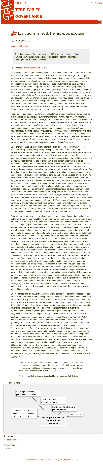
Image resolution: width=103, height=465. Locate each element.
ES (96, 3)
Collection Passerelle (20, 45)
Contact (43, 459)
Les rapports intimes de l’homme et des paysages (53, 420)
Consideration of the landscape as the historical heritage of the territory (23, 413)
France (9, 448)
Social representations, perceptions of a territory (26, 393)
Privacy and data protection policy (66, 459)
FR (100, 3)
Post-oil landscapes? (14, 439)
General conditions (31, 459)
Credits (49, 459)
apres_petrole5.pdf (32, 67)
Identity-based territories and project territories (63, 408)
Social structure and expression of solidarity (50, 400)
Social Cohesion (76, 414)
